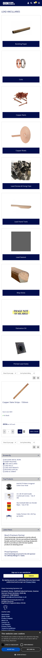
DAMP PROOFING (10, 462)
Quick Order (5, 616)
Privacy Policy (31, 582)
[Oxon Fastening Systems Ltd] (8, 3)
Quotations (5, 614)
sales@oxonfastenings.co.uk (16, 597)
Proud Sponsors (11, 551)
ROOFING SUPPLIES (11, 469)
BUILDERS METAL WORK (12, 460)
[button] (21, 654)
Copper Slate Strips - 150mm (15, 402)
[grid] (34, 377)
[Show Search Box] (31, 3)
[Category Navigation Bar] (39, 3)
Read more (13, 641)
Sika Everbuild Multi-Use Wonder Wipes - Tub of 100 (27, 504)
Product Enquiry (7, 618)
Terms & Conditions (8, 628)
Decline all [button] (31, 649)
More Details (34, 431)
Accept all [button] (11, 649)
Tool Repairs (5, 624)
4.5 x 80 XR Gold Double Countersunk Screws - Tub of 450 (26, 496)
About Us (4, 620)
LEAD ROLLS (8, 466)
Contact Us (5, 622)
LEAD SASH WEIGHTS (11, 468)
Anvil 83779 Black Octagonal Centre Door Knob (25, 484)
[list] (38, 377)
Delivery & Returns (8, 630)
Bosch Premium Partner (14, 535)
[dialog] (21, 644)
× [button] (40, 632)
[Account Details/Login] (28, 3)
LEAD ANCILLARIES (11, 464)
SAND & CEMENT (10, 471)
